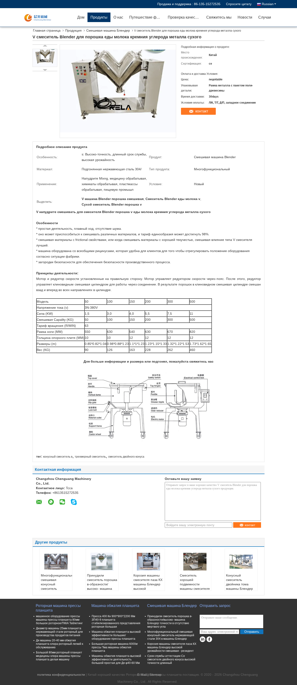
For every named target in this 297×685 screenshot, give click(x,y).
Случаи (264, 17)
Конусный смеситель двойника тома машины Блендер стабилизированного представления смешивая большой (241, 589)
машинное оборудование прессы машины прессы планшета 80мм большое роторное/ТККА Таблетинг (59, 620)
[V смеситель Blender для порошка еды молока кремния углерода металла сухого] (44, 58)
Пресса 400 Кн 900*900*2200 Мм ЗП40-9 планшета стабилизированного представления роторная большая (116, 621)
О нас (118, 17)
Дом (80, 17)
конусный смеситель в (57, 456)
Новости (245, 17)
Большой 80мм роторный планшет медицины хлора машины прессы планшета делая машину (59, 656)
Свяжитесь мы (219, 17)
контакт (201, 111)
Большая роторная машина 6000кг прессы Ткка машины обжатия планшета (115, 647)
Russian (268, 4)
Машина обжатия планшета (115, 606)
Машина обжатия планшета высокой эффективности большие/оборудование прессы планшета (116, 635)
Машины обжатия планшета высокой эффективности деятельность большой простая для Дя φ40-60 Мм (116, 659)
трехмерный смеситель (90, 456)
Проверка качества (184, 17)
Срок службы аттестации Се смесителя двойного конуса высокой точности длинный (171, 659)
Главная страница (47, 30)
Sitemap (155, 674)
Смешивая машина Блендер (108, 30)
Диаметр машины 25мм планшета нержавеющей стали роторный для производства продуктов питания (59, 632)
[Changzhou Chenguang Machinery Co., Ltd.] (47, 17)
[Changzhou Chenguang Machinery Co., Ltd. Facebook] (209, 639)
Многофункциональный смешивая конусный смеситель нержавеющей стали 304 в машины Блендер (56, 589)
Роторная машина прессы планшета (58, 608)
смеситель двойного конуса (126, 456)
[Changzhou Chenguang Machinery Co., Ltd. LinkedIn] (202, 639)
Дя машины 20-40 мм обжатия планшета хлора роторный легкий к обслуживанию (59, 644)
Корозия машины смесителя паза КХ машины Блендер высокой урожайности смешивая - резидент (147, 589)
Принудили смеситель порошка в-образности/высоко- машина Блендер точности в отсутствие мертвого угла (102, 589)
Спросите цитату (239, 4)
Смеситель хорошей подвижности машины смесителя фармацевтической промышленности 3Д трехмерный (195, 589)
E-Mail (142, 674)
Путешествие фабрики (147, 17)
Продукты (98, 17)
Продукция (73, 30)
